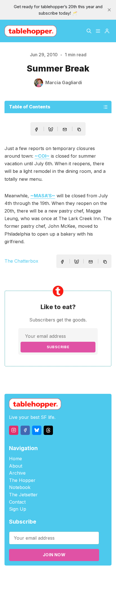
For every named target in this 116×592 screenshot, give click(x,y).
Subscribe (58, 347)
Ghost (78, 575)
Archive (17, 473)
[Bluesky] (36, 430)
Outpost (94, 575)
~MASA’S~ (42, 195)
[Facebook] (25, 430)
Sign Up (17, 509)
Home (15, 458)
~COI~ (42, 156)
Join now (54, 554)
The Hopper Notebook (22, 483)
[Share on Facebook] (36, 129)
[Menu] (97, 30)
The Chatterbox (21, 261)
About (15, 466)
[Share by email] (65, 129)
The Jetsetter (23, 494)
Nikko (57, 582)
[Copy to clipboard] (79, 130)
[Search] (88, 30)
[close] (109, 9)
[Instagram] (13, 430)
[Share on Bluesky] (50, 130)
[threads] (48, 430)
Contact (17, 502)
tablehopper (30, 575)
